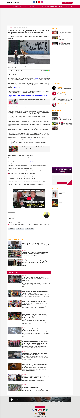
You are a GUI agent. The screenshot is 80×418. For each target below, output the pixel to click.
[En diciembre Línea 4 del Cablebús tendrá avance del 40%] (55, 118)
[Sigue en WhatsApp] (47, 71)
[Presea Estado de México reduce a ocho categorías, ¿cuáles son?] (14, 368)
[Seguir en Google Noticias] (49, 71)
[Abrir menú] (8, 6)
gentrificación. (17, 87)
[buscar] (72, 6)
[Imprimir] (24, 70)
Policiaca (12, 6)
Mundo (25, 6)
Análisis (33, 6)
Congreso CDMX (29, 228)
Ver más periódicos (67, 2)
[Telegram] (16, 70)
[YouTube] (39, 2)
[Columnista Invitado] (54, 93)
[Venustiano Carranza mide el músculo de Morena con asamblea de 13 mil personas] (55, 128)
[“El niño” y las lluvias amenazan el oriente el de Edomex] (55, 114)
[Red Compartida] (54, 88)
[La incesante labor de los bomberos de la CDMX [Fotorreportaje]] (14, 294)
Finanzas (29, 6)
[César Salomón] (54, 99)
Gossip (37, 6)
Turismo (56, 6)
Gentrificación (24, 122)
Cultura (47, 6)
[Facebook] (34, 2)
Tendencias (52, 6)
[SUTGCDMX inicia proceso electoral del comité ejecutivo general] (14, 356)
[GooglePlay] (47, 410)
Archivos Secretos (63, 6)
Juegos (69, 6)
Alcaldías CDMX (20, 228)
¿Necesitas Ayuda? (40, 406)
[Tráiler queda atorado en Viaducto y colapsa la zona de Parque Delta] (55, 123)
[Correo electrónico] (19, 70)
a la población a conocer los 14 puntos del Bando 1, (22, 153)
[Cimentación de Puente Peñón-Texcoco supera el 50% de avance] (14, 389)
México (16, 6)
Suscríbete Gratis (62, 183)
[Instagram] (42, 2)
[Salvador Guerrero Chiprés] (54, 105)
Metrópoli (21, 6)
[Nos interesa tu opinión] (40, 399)
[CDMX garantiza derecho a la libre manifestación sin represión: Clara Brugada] (14, 245)
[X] (37, 2)
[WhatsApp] (14, 70)
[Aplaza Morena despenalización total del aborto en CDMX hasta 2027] (14, 332)
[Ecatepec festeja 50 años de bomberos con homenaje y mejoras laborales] (14, 378)
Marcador (42, 6)
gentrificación (31, 139)
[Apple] (44, 410)
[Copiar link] (22, 70)
